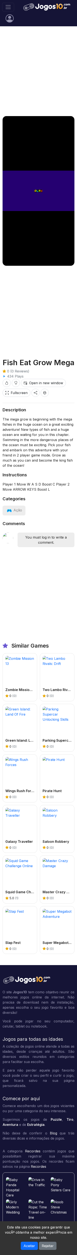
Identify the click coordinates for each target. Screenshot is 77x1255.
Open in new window (46, 383)
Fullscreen (19, 393)
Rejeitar (48, 1246)
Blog (53, 1133)
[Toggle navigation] (8, 7)
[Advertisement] (38, 71)
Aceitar (29, 1246)
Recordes (32, 1151)
